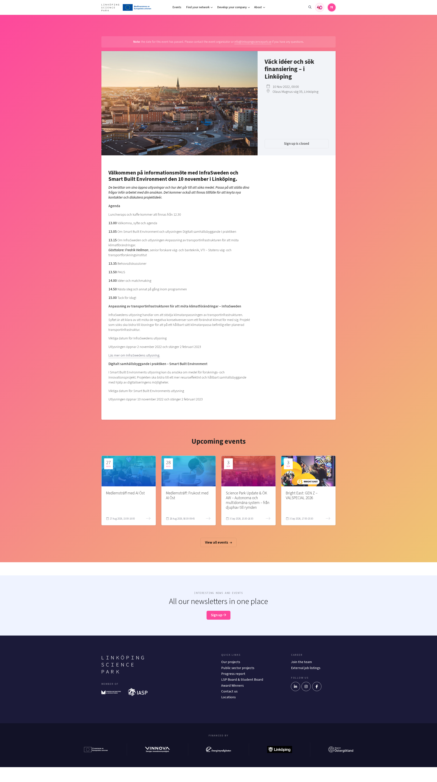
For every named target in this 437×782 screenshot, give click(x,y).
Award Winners (232, 685)
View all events (217, 542)
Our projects (230, 661)
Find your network (198, 7)
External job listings (305, 667)
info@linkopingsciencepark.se (252, 42)
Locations (228, 697)
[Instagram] (306, 686)
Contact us (229, 691)
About (258, 7)
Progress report (233, 673)
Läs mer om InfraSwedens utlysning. (134, 355)
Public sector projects (237, 667)
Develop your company (232, 7)
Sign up (217, 615)
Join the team (301, 661)
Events (176, 7)
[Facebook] (316, 686)
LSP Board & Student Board (242, 679)
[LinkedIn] (295, 686)
